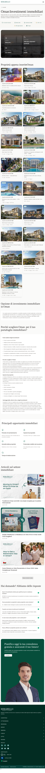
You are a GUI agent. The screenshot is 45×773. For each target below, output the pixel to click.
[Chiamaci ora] (42, 767)
